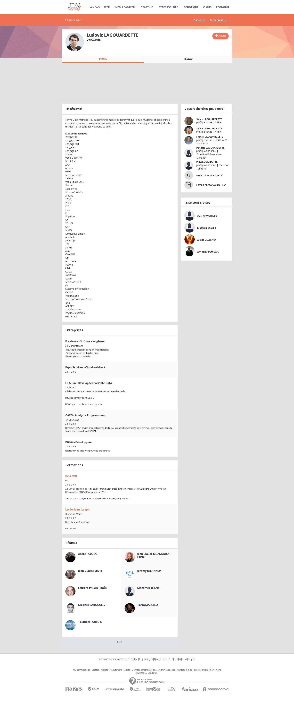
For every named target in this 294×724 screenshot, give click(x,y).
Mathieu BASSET (206, 227)
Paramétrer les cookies (164, 670)
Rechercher (75, 20)
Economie (223, 7)
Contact (95, 670)
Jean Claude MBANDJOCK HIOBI (153, 555)
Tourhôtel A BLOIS (90, 622)
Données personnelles (142, 670)
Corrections (215, 670)
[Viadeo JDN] (171, 689)
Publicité (104, 670)
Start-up (147, 7)
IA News (94, 7)
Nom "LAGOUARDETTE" (209, 175)
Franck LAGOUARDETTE (209, 136)
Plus (119, 642)
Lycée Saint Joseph (77, 509)
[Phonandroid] (216, 689)
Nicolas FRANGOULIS (91, 605)
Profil (103, 58)
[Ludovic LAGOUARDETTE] (74, 42)
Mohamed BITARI (148, 588)
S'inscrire (199, 20)
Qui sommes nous (81, 670)
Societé (127, 670)
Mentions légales (184, 670)
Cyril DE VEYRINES (207, 216)
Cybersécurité (168, 7)
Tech (107, 7)
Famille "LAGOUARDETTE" (211, 184)
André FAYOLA (87, 554)
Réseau (188, 58)
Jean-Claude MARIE (90, 571)
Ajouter (222, 35)
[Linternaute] (114, 689)
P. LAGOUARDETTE (207, 161)
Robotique (191, 7)
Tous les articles (201, 670)
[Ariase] (190, 689)
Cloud (207, 7)
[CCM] (93, 689)
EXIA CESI (71, 476)
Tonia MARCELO (147, 605)
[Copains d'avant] (153, 689)
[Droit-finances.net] (135, 689)
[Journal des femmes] (74, 689)
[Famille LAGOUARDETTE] (188, 185)
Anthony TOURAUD (208, 251)
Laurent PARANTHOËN (92, 588)
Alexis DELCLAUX (206, 239)
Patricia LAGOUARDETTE (210, 147)
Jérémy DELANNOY (149, 571)
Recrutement (115, 670)
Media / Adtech (125, 7)
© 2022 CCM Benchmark (147, 673)
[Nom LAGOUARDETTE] (188, 175)
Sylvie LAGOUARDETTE (209, 119)
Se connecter (218, 20)
